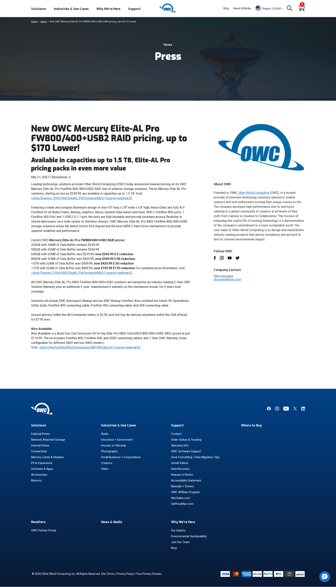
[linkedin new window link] (303, 409)
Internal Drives (40, 445)
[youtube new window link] (286, 409)
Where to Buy (251, 425)
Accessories (39, 474)
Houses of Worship (113, 445)
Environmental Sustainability (189, 536)
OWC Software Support (186, 451)
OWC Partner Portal (43, 530)
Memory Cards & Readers (47, 457)
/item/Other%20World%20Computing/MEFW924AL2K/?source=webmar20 (89, 347)
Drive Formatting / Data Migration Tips (195, 457)
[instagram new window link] (277, 409)
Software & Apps (42, 469)
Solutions (38, 9)
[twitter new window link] (295, 409)
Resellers (38, 522)
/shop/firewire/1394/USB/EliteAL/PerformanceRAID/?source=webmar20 (81, 198)
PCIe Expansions (41, 463)
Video (104, 469)
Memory (36, 480)
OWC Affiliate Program (185, 492)
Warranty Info (180, 445)
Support (134, 9)
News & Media (242, 8)
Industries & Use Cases (71, 9)
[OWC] (168, 12)
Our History (178, 530)
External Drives (40, 434)
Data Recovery (180, 469)
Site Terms (108, 573)
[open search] (289, 8)
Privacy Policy (125, 573)
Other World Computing (253, 193)
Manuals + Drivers (182, 486)
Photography (109, 451)
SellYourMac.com (182, 504)
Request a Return (182, 474)
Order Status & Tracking (186, 439)
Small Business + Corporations (121, 457)
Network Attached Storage (48, 439)
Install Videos (179, 463)
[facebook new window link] (269, 409)
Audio (104, 434)
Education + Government (117, 439)
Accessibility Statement (186, 480)
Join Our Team (180, 542)
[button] (324, 576)
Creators (106, 463)
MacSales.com (180, 498)
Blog (226, 8)
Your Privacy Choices (149, 573)
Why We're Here (108, 9)
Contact (176, 434)
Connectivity (39, 451)
